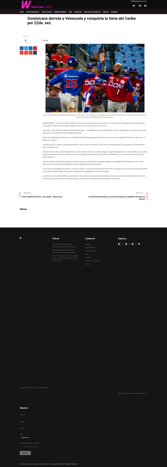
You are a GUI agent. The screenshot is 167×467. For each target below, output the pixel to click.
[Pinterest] (35, 48)
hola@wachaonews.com (138, 1)
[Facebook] (22, 48)
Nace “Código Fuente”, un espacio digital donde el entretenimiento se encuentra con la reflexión (65, 258)
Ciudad (22, 428)
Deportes (88, 257)
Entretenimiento (90, 251)
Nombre (22, 415)
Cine (87, 254)
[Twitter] (26, 48)
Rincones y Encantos (92, 261)
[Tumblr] (35, 53)
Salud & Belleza (90, 247)
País (21, 434)
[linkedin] (30, 48)
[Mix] (30, 53)
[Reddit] (26, 53)
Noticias (88, 244)
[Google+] (22, 53)
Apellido (22, 422)
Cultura (87, 264)
